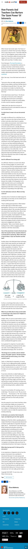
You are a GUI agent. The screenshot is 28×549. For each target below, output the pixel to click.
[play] (2, 547)
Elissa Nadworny (9, 21)
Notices (16, 521)
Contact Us (17, 524)
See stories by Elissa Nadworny (17, 497)
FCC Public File (6, 519)
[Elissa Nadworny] (4, 489)
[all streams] (26, 547)
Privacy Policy (17, 519)
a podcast (4, 74)
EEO (3, 521)
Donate (24, 2)
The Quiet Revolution (15, 63)
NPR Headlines (9, 477)
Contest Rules (6, 524)
